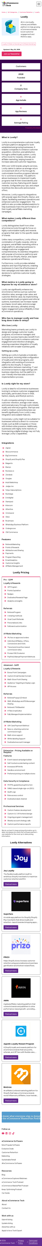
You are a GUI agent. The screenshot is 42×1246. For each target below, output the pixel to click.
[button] (37, 4)
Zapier (8, 448)
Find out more (10, 884)
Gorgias (8, 478)
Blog (3, 1175)
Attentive (9, 509)
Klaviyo (8, 467)
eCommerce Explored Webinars (14, 1178)
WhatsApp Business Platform (16, 524)
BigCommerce (11, 455)
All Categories (12, 12)
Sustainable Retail (9, 1160)
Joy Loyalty (9, 871)
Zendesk (8, 475)
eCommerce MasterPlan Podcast (15, 1186)
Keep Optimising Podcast (12, 1189)
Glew (7, 517)
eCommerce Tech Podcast (12, 1182)
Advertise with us (8, 1227)
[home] (10, 4)
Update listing (7, 1223)
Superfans (8, 914)
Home (3, 12)
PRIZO (6, 957)
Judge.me (9, 486)
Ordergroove (10, 528)
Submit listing (7, 1219)
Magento (9, 463)
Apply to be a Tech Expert (12, 1230)
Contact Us (6, 1208)
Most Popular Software (11, 1145)
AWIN (6, 1000)
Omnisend (9, 513)
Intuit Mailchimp (11, 482)
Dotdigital (9, 498)
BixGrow (8, 1087)
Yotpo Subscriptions (13, 490)
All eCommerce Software (12, 1163)
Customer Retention (26, 12)
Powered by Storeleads (32, 128)
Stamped (9, 501)
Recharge (9, 494)
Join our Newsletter (12, 54)
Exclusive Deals (8, 1149)
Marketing (6, 1156)
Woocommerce (11, 452)
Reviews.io (9, 471)
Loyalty (37, 12)
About (4, 1204)
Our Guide (6, 1193)
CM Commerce (11, 532)
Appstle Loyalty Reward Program (19, 1044)
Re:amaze (9, 521)
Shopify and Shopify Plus (15, 459)
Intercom (9, 505)
